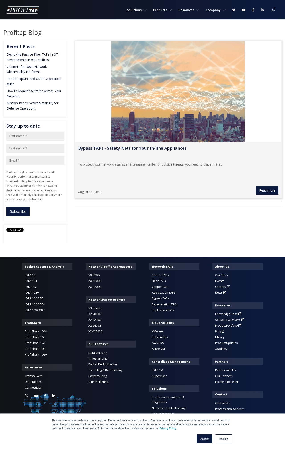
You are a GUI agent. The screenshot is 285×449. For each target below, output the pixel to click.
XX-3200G (94, 287)
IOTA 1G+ (31, 281)
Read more (267, 190)
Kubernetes (160, 337)
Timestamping (97, 358)
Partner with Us (225, 370)
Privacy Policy (167, 428)
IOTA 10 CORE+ (35, 304)
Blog (218, 331)
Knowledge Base (226, 314)
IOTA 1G (30, 275)
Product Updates (226, 343)
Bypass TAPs (160, 298)
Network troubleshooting (168, 408)
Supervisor (159, 376)
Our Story (221, 275)
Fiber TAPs (159, 281)
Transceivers (34, 376)
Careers (221, 287)
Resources (186, 10)
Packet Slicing (97, 376)
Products (160, 10)
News (219, 292)
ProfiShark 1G (34, 337)
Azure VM (158, 349)
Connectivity (33, 387)
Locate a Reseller (226, 382)
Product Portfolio (226, 325)
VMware (157, 331)
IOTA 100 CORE (35, 310)
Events (219, 281)
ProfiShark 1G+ (35, 343)
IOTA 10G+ (32, 292)
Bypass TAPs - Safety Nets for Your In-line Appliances (132, 148)
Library (219, 337)
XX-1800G (94, 281)
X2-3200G (94, 320)
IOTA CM (157, 370)
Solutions (134, 10)
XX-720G (94, 275)
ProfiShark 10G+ (36, 354)
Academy (221, 349)
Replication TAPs (163, 310)
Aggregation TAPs (163, 292)
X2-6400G (94, 325)
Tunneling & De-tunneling (105, 370)
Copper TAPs (160, 287)
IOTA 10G (31, 287)
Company (213, 10)
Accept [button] (204, 439)
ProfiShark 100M (36, 331)
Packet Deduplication (102, 364)
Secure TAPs (160, 275)
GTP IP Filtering (98, 382)
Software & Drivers (228, 320)
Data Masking (97, 353)
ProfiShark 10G (35, 349)
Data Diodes (33, 382)
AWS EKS (158, 343)
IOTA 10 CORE (34, 298)
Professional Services (230, 409)
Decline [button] (223, 439)
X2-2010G (94, 314)
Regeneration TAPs (165, 304)
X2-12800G (95, 331)
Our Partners (224, 376)
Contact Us (222, 403)
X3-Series (94, 308)
